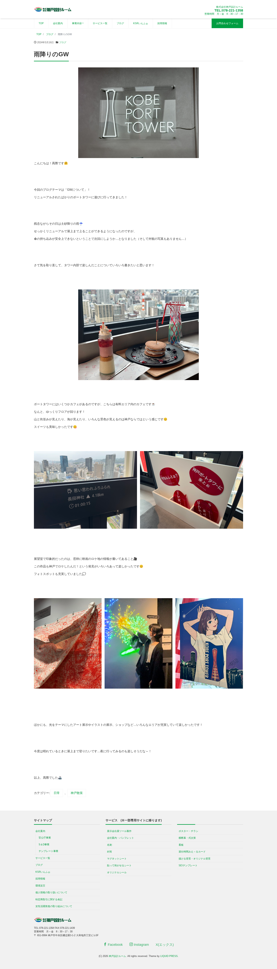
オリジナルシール (117, 872)
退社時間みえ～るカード (192, 851)
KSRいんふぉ (140, 23)
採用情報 (162, 23)
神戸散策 (77, 793)
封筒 (109, 851)
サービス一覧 (100, 23)
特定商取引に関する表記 (48, 899)
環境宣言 (40, 885)
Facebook (115, 945)
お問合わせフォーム (227, 23)
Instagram (141, 945)
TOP (41, 23)
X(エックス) (165, 945)
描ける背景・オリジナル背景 (194, 858)
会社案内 (58, 23)
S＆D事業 (44, 844)
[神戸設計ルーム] (53, 8)
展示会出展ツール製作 (119, 831)
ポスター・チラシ (188, 831)
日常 (57, 793)
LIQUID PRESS (169, 956)
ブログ (120, 23)
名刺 (109, 844)
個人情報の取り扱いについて (51, 892)
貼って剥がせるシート (119, 865)
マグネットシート (117, 858)
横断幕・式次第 (187, 837)
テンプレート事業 (48, 851)
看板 (181, 844)
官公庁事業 (45, 837)
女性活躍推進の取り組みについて (53, 906)
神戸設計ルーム (117, 956)
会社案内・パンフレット (120, 837)
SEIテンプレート (188, 865)
